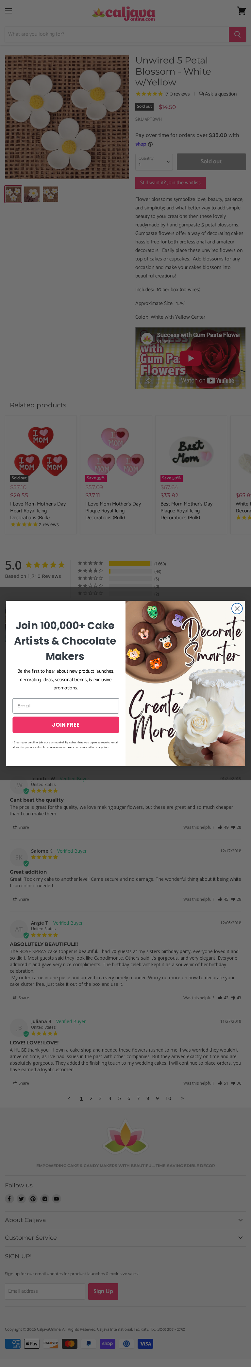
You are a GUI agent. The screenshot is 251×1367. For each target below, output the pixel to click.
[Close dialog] (237, 608)
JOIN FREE (65, 724)
